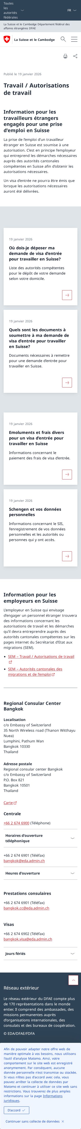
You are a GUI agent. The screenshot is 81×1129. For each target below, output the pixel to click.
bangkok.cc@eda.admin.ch (26, 908)
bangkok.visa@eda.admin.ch (28, 939)
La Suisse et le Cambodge (34, 39)
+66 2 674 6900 (16, 823)
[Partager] (75, 56)
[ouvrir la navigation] (74, 39)
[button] (73, 980)
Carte (8, 802)
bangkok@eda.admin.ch (24, 860)
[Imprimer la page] (65, 56)
